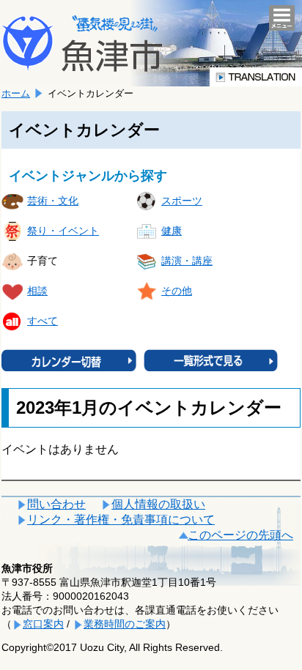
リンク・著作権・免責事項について (121, 519)
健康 (171, 231)
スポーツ (181, 200)
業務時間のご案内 (125, 624)
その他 (176, 291)
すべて (42, 321)
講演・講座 (187, 261)
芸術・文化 (52, 200)
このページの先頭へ (240, 535)
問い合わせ (56, 504)
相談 (37, 291)
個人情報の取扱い (158, 504)
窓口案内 (43, 624)
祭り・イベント (63, 231)
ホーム (15, 93)
